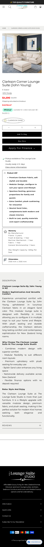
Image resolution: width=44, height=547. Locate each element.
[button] (9, 6)
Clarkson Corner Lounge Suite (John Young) (25, 28)
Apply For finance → (22, 148)
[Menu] (3, 7)
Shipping (5, 101)
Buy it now (22, 141)
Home (4, 28)
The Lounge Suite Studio (21, 540)
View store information (16, 167)
